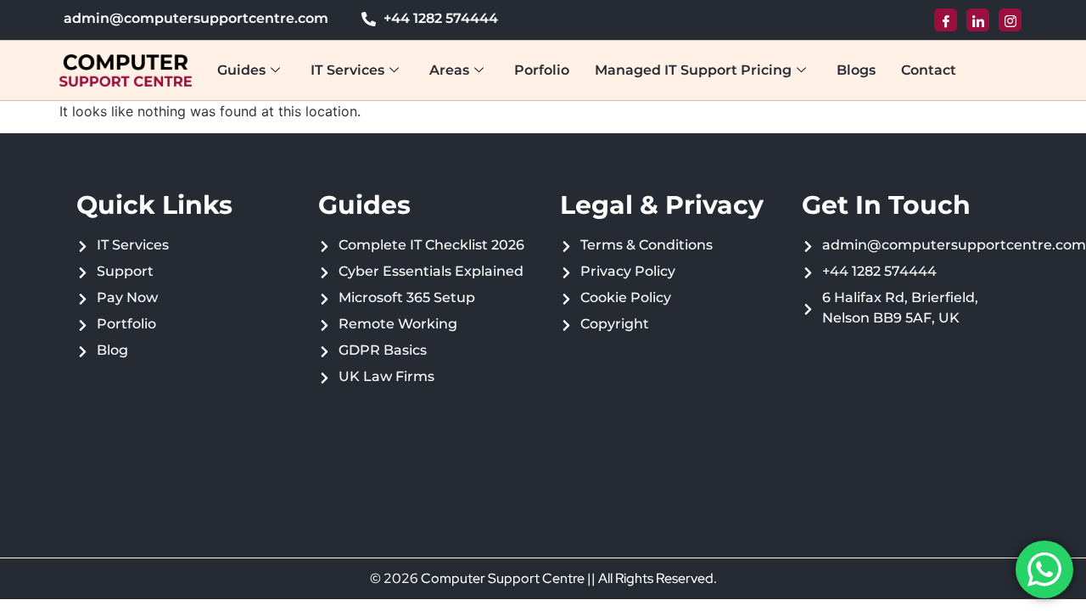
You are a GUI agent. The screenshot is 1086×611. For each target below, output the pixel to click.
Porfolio (541, 70)
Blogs (856, 70)
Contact (928, 70)
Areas (449, 70)
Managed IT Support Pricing (693, 70)
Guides (241, 70)
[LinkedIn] (977, 19)
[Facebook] (945, 19)
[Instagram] (1010, 19)
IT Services (347, 70)
